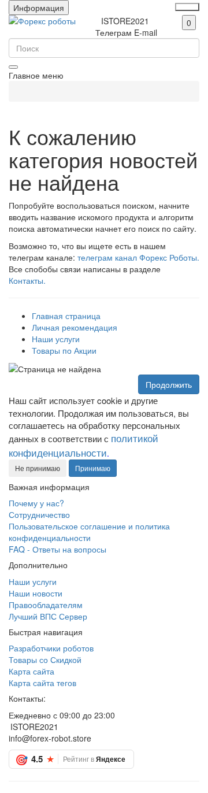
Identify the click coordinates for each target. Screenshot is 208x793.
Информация (38, 7)
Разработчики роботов (51, 648)
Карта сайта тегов (42, 682)
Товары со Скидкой (45, 659)
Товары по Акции (64, 350)
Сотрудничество (39, 514)
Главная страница (66, 315)
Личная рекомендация (74, 327)
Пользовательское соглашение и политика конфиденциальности (89, 531)
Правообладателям (46, 604)
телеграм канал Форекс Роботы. (138, 257)
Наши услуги (56, 338)
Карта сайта (31, 671)
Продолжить (169, 384)
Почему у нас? (36, 503)
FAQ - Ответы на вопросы (57, 549)
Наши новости (35, 593)
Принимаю (92, 468)
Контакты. (27, 280)
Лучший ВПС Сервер (48, 616)
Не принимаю (37, 468)
